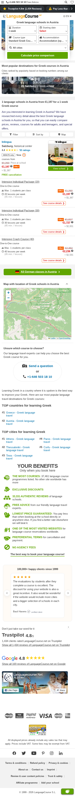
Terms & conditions (15, 763)
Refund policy (37, 763)
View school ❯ (61, 168)
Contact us (37, 769)
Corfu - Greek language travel (57, 449)
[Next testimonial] (68, 593)
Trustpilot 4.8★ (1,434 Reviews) (25, 8)
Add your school (50, 782)
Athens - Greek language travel (20, 440)
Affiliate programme (27, 782)
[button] (2, 2)
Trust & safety (55, 776)
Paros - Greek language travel (57, 440)
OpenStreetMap (64, 338)
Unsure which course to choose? (23, 348)
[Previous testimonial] (7, 593)
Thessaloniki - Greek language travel (18, 449)
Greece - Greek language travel (20, 414)
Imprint (51, 769)
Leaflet (52, 338)
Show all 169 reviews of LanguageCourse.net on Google (34, 663)
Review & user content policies (27, 776)
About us (23, 769)
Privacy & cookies (58, 763)
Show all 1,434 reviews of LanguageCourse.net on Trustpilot (36, 644)
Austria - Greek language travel (20, 422)
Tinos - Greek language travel (19, 457)
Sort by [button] (39, 134)
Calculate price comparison (37, 55)
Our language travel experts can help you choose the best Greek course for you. (36, 355)
